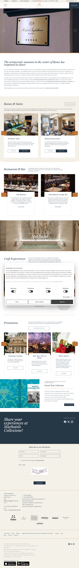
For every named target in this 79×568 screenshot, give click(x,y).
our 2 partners (14, 270)
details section (58, 281)
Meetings (14, 1)
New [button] (20, 465)
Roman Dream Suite (15, 139)
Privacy (18, 533)
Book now (74, 5)
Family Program (24, 1)
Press (12, 533)
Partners (16, 535)
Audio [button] (23, 465)
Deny (17, 302)
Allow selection (39, 302)
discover (13, 150)
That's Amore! (39, 356)
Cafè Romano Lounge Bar (21, 195)
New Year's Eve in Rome (15, 357)
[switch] (31, 291)
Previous (3, 30)
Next (75, 30)
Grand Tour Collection (54, 385)
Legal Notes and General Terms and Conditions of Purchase (37, 533)
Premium (6, 1)
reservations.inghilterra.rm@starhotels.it (32, 502)
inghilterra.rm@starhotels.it (38, 499)
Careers (57, 533)
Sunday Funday (64, 356)
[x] (68, 422)
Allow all (62, 302)
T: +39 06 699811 (26, 495)
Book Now (24, 150)
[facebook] (65, 422)
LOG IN (42, 1)
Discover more (69, 404)
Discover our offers (39, 328)
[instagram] (72, 422)
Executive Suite (51, 139)
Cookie (10, 535)
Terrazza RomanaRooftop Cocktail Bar (58, 196)
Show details (66, 297)
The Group (7, 533)
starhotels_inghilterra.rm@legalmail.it (32, 506)
